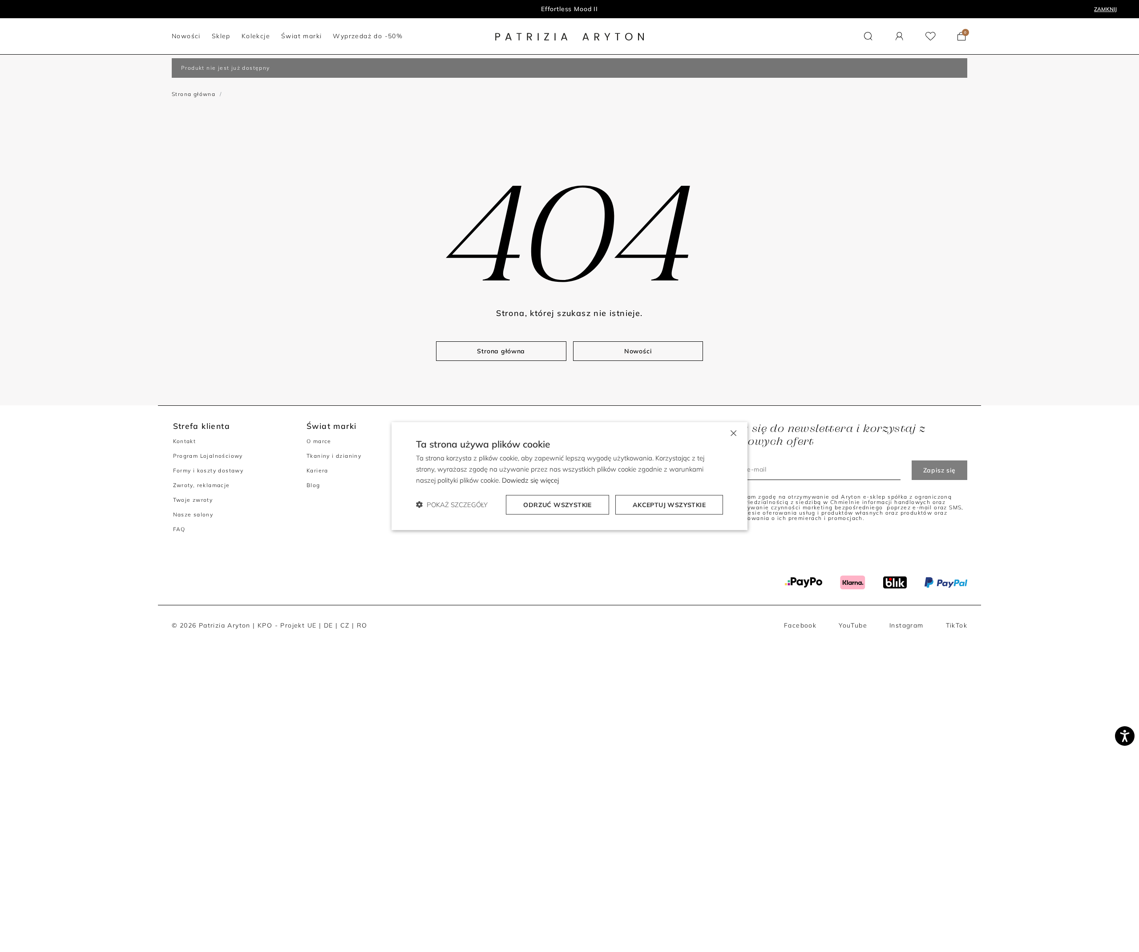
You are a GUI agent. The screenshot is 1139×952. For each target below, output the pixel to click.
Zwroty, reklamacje (201, 485)
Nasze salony (193, 514)
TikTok (956, 625)
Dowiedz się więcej (530, 480)
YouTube (853, 625)
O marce (319, 441)
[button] (868, 36)
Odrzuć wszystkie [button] (557, 504)
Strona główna (193, 94)
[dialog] (569, 476)
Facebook (800, 625)
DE (328, 625)
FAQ (179, 529)
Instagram (906, 625)
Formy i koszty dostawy (208, 470)
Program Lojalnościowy (208, 455)
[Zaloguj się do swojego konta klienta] (899, 36)
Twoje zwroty (193, 499)
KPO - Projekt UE (287, 625)
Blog (313, 485)
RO (362, 625)
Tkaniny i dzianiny (334, 455)
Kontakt (184, 441)
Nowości (569, 9)
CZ (345, 625)
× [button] (733, 432)
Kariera (317, 470)
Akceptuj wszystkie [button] (669, 504)
